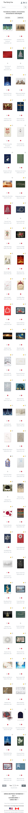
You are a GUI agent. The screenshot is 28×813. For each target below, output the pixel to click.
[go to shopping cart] (24, 2)
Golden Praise (7, 348)
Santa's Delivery (20, 322)
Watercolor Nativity (20, 93)
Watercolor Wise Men (7, 196)
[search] (25, 7)
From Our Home (7, 474)
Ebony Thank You (20, 572)
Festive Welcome (20, 547)
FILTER (8, 18)
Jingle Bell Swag (7, 246)
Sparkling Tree (20, 66)
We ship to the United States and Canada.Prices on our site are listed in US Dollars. (14, 811)
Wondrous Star (20, 272)
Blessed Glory (20, 398)
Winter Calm (20, 497)
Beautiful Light (20, 348)
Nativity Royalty (7, 272)
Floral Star (7, 322)
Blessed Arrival (20, 778)
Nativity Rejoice (20, 118)
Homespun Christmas (20, 171)
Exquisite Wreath (20, 221)
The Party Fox (8, 2)
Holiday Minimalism (7, 449)
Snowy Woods (7, 424)
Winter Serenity (7, 778)
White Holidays (20, 702)
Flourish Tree (7, 221)
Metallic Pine (8, 702)
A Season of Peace (7, 171)
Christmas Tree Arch (20, 728)
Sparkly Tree (8, 626)
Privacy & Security (14, 803)
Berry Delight (7, 297)
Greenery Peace (20, 753)
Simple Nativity (20, 144)
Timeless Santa (7, 118)
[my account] (21, 2)
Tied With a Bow (20, 297)
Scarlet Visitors (7, 576)
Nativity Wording (8, 753)
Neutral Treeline (20, 424)
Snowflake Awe (7, 550)
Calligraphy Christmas (20, 196)
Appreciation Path (20, 677)
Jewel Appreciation (20, 525)
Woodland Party (7, 601)
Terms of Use (6, 803)
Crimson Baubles (7, 525)
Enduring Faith (7, 373)
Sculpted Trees (20, 39)
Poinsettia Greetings (7, 728)
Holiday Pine (8, 500)
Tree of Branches (20, 449)
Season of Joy (7, 652)
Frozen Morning (20, 601)
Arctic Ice (7, 398)
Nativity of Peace (7, 93)
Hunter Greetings (20, 626)
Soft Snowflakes (20, 475)
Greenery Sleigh (20, 246)
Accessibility (21, 803)
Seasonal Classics (20, 373)
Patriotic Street (20, 652)
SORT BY (20, 18)
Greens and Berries (7, 677)
